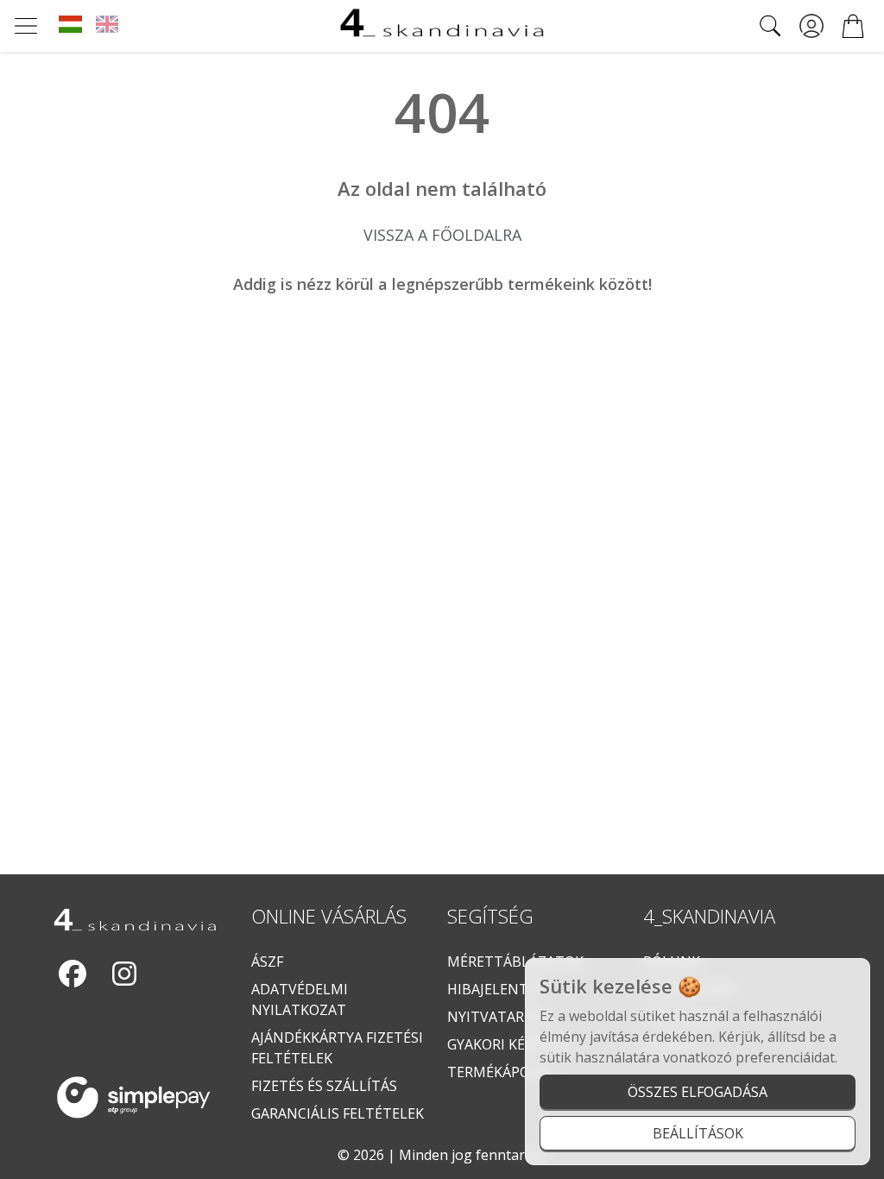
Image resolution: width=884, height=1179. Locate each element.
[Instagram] (124, 973)
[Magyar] (70, 26)
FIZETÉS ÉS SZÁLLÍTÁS (324, 1085)
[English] (107, 26)
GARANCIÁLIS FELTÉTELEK (337, 1113)
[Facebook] (72, 973)
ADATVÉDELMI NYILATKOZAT (299, 999)
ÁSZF (267, 961)
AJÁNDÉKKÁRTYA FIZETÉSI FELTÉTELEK (337, 1048)
